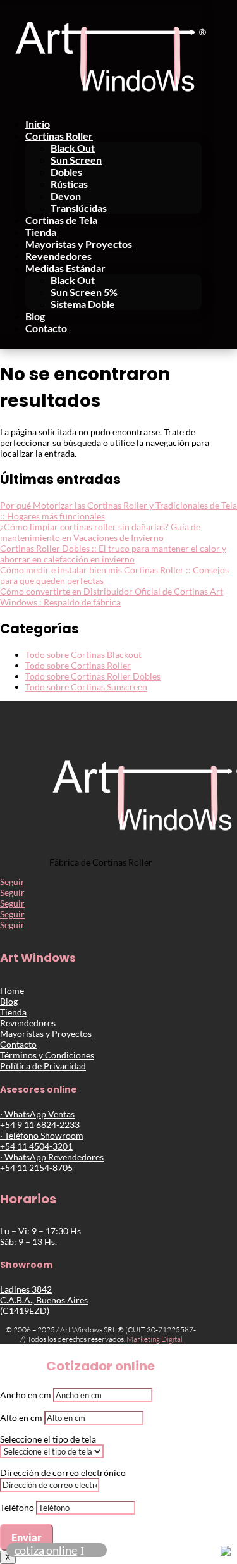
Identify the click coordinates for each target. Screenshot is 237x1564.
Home (12, 990)
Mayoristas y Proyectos (78, 244)
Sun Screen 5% (84, 292)
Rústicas (69, 184)
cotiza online (46, 1550)
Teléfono (17, 1507)
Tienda (40, 232)
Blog (35, 316)
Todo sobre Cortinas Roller (78, 665)
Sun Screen (76, 160)
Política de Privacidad (43, 1065)
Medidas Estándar (65, 268)
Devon (66, 196)
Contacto (46, 328)
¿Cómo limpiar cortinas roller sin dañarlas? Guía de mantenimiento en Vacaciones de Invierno (100, 532)
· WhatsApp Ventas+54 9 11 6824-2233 (40, 1119)
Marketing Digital (154, 1339)
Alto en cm (21, 1417)
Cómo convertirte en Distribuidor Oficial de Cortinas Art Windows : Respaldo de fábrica (111, 596)
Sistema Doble (83, 304)
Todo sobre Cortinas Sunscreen (86, 686)
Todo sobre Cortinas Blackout (83, 654)
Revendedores (58, 256)
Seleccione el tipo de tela (48, 1439)
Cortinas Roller (59, 136)
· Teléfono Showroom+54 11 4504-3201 (41, 1140)
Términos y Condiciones (47, 1055)
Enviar (26, 1537)
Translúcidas (79, 208)
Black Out (73, 148)
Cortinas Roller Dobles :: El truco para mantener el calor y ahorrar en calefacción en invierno (113, 553)
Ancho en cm (25, 1394)
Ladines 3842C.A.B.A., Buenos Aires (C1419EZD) (44, 1300)
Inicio (37, 124)
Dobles (66, 172)
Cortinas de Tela (61, 220)
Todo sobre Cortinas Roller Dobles (93, 676)
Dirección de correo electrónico (63, 1472)
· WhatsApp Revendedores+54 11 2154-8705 (52, 1162)
